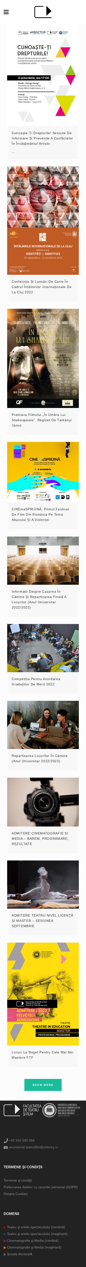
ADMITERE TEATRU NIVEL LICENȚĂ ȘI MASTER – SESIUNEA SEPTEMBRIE (42, 920)
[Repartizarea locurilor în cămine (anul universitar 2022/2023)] (43, 725)
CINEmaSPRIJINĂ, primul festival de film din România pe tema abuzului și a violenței (40, 514)
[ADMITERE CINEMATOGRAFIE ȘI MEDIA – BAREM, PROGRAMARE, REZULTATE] (43, 802)
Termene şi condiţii (18, 1180)
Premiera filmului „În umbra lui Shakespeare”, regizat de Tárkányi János (42, 420)
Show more (43, 1084)
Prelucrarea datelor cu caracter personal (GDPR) (41, 1187)
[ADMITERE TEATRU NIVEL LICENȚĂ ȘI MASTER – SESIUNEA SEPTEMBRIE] (43, 884)
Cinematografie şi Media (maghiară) (33, 1247)
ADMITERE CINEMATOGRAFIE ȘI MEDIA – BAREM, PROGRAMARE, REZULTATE (40, 838)
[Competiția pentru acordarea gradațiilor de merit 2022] (43, 648)
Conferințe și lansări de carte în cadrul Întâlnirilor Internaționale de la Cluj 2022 (41, 287)
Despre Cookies (16, 1194)
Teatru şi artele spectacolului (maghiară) (37, 1234)
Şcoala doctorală (19, 1254)
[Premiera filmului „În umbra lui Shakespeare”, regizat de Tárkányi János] (43, 358)
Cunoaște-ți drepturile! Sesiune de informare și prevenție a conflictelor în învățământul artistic (42, 138)
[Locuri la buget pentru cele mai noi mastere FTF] (43, 994)
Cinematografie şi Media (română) (32, 1240)
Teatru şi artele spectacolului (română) (35, 1227)
